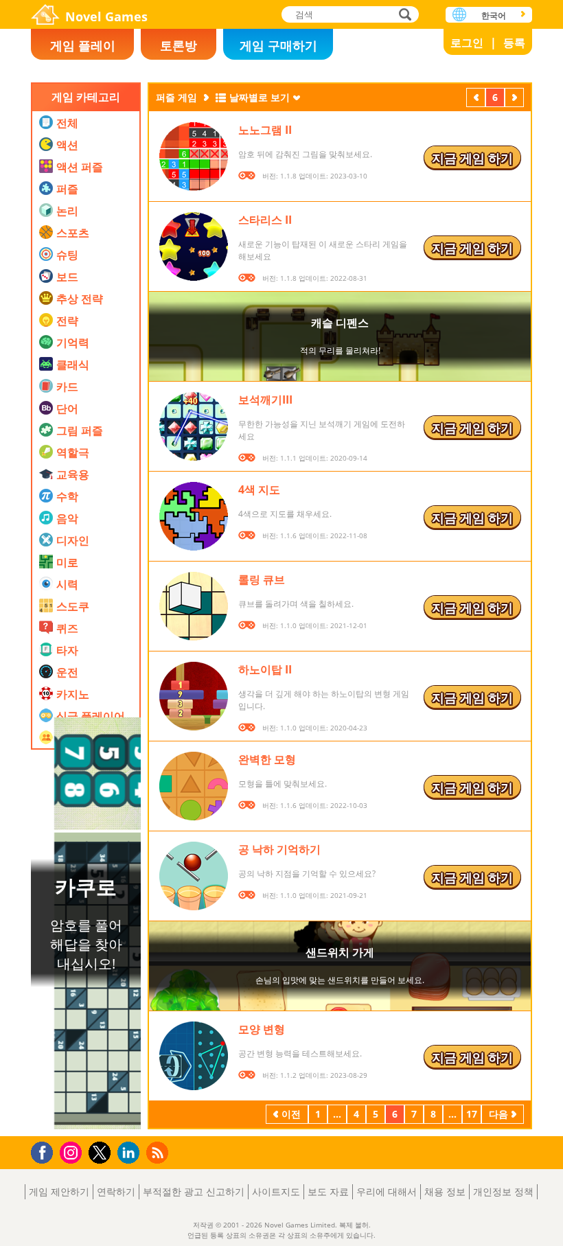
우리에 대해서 (386, 1191)
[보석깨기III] (193, 426)
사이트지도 (276, 1191)
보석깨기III (265, 399)
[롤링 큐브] (193, 606)
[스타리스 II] (193, 246)
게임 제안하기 (59, 1191)
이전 (476, 99)
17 (471, 1113)
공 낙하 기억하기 (279, 849)
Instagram (73, 1151)
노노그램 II (265, 129)
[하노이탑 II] (193, 696)
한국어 (493, 15)
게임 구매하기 (278, 45)
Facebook (45, 1151)
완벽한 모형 (267, 759)
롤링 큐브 (261, 579)
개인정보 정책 (503, 1191)
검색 (403, 15)
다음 (514, 99)
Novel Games (106, 16)
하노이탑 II (265, 669)
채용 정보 (445, 1191)
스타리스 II (265, 219)
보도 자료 (328, 1191)
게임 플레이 (82, 45)
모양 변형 (261, 1029)
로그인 (466, 42)
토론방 (178, 45)
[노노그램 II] (193, 156)
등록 (514, 42)
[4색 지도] (193, 516)
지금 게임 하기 (472, 158)
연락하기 (116, 1191)
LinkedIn (130, 1153)
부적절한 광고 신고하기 (193, 1191)
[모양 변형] (193, 1056)
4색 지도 (259, 489)
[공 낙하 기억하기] (193, 876)
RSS (159, 1152)
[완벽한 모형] (193, 786)
